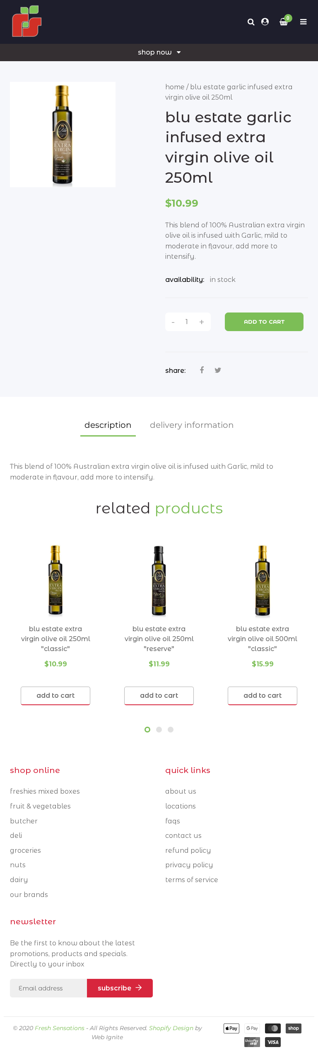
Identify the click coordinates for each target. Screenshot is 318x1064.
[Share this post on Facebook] (202, 370)
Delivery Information (192, 425)
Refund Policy (188, 850)
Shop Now (155, 52)
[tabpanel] (55, 624)
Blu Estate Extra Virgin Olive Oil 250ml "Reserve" (159, 639)
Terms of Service (191, 880)
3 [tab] (170, 729)
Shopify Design (171, 1028)
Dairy (19, 880)
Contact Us (183, 836)
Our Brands (29, 895)
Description (108, 425)
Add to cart (264, 321)
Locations (180, 806)
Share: (175, 371)
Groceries (25, 850)
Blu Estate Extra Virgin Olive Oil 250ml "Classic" (55, 639)
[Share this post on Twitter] (218, 370)
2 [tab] (159, 729)
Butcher (24, 821)
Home (175, 87)
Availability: (184, 280)
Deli (16, 836)
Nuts (18, 865)
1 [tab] (147, 729)
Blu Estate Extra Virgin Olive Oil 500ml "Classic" (262, 639)
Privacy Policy (189, 865)
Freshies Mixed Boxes (45, 791)
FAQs (172, 821)
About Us (180, 791)
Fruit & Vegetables (40, 806)
